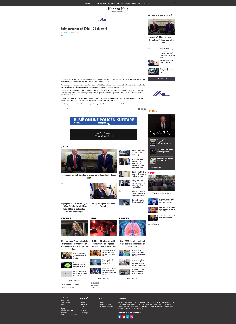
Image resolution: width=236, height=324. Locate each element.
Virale (94, 287)
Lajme (87, 3)
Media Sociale (68, 287)
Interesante (96, 285)
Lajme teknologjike (70, 285)
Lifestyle (115, 3)
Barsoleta (95, 283)
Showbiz (106, 3)
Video (93, 3)
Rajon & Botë (64, 32)
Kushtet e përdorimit (106, 304)
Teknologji (125, 3)
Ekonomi (84, 304)
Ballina (102, 302)
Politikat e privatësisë (106, 306)
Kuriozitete (136, 3)
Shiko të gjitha (74, 280)
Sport (99, 3)
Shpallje (145, 3)
